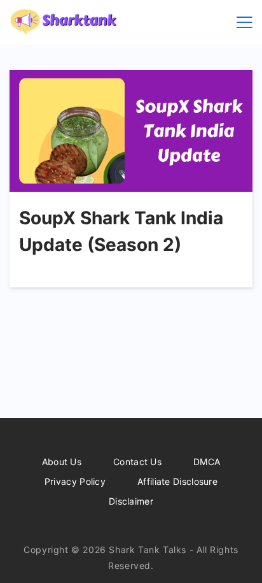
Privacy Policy (75, 481)
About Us (61, 461)
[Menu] (244, 22)
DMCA (206, 461)
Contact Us (137, 461)
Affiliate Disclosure (177, 481)
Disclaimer (131, 501)
